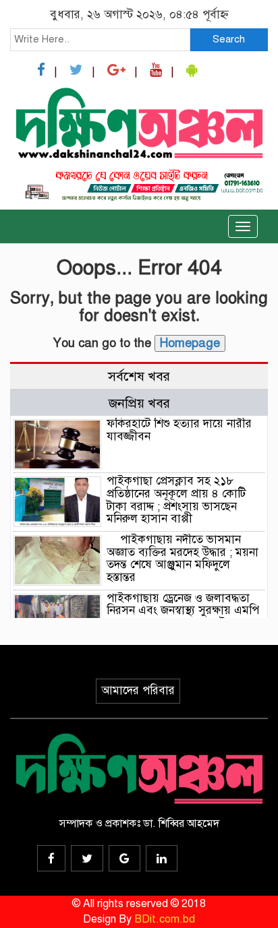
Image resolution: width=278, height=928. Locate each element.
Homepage (190, 343)
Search (229, 39)
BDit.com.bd (164, 919)
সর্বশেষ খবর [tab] (139, 376)
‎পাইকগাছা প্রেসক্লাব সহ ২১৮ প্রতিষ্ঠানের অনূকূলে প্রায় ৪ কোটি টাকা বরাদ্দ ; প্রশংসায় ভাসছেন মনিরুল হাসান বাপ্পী (176, 500)
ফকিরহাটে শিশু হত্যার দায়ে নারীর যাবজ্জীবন (179, 429)
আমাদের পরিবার (138, 690)
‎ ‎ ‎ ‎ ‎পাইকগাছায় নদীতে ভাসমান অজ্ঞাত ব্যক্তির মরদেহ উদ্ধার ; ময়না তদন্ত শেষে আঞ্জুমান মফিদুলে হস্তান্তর (182, 558)
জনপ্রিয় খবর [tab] (139, 403)
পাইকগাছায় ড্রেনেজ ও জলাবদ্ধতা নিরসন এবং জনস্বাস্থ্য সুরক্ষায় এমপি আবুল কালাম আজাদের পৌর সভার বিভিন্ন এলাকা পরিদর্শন (183, 617)
